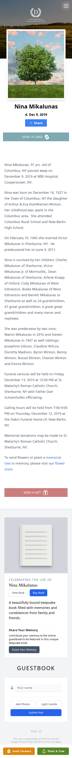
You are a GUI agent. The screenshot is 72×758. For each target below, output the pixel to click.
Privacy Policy (25, 741)
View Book (18, 592)
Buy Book (38, 592)
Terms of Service (46, 741)
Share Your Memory (24, 649)
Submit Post (36, 712)
